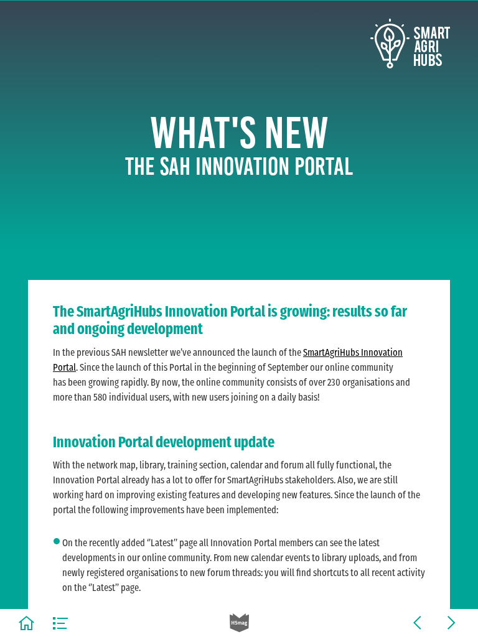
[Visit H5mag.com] (239, 623)
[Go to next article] (452, 623)
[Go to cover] (26, 623)
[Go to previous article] (417, 623)
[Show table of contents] (61, 623)
